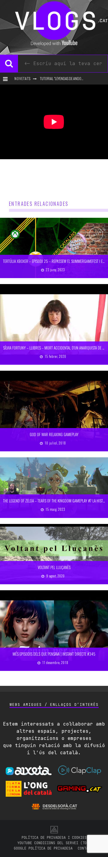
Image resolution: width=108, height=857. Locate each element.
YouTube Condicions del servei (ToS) (54, 843)
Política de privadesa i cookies (54, 837)
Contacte (86, 848)
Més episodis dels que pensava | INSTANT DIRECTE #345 (54, 654)
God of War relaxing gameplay (54, 434)
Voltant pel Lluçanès (54, 567)
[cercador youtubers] (9, 64)
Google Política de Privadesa (43, 848)
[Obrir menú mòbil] (6, 79)
